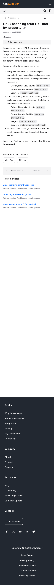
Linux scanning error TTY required (19, 204)
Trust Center (27, 555)
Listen (8, 37)
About (8, 457)
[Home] (11, 4)
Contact (9, 462)
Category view (13, 18)
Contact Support (13, 500)
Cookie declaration (27, 565)
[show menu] (50, 4)
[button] (15, 171)
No (25, 160)
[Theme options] (50, 11)
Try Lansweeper (13, 433)
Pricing (8, 428)
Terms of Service (27, 570)
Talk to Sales (13, 521)
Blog (7, 485)
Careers (9, 467)
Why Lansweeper (14, 413)
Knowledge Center (14, 495)
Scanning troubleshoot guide (17, 194)
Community (10, 490)
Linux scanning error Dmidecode (18, 185)
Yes (11, 160)
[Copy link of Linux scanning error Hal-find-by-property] (24, 28)
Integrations (11, 423)
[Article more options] (49, 18)
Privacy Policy (27, 560)
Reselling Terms (27, 575)
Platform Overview (14, 418)
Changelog (10, 438)
